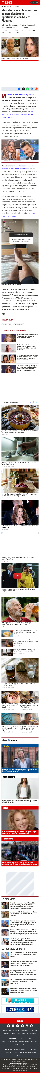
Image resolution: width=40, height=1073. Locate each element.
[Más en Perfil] (12, 740)
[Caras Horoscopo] (20, 1011)
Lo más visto (8, 899)
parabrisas (20, 839)
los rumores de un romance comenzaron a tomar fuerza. (17, 114)
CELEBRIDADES (5, 7)
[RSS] (27, 1025)
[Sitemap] (31, 1025)
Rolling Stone (24, 1041)
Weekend (7, 1034)
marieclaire (20, 777)
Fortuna (34, 1031)
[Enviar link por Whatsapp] (27, 88)
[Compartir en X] (23, 88)
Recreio (16, 1044)
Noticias (16, 1031)
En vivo (35, 2)
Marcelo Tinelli (13, 94)
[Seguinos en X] (17, 1025)
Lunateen (25, 1034)
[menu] (2, 2)
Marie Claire (25, 1031)
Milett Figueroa (19, 325)
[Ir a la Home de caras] (8, 3)
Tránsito (20, 1055)
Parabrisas (16, 1034)
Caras (22, 1039)
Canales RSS (8, 1049)
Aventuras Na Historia (9, 1041)
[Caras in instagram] (8, 1025)
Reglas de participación (28, 1052)
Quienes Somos (19, 1049)
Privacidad (7, 1052)
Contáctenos (31, 1049)
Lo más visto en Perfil (13, 948)
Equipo (15, 1052)
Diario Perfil (7, 1031)
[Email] (36, 88)
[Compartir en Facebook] (19, 88)
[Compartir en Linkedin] (32, 88)
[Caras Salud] (20, 1003)
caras (20, 808)
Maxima (23, 1044)
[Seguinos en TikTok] (22, 1025)
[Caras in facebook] (13, 1025)
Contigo (28, 1039)
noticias (20, 746)
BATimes (33, 1034)
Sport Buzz (34, 1041)
